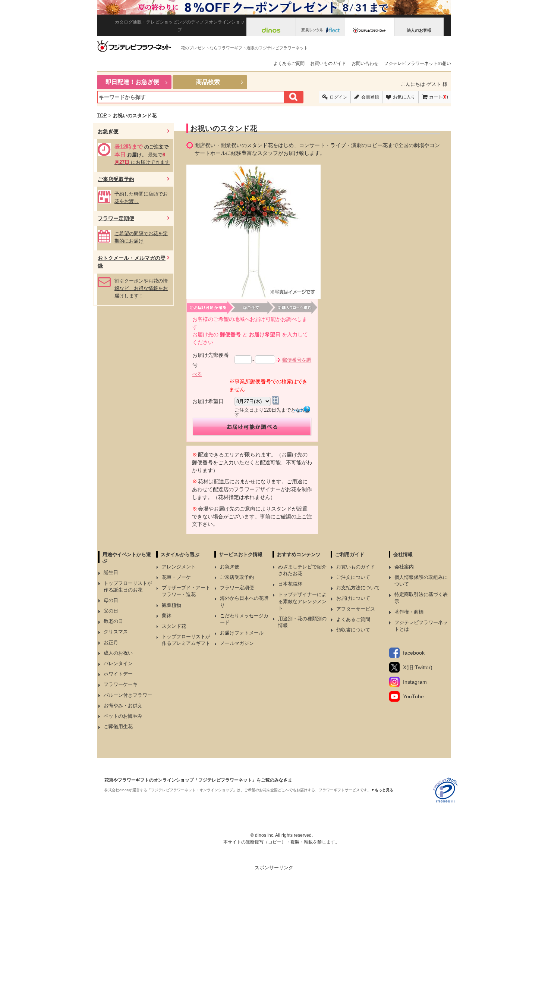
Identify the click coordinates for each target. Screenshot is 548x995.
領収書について (353, 630)
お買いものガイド (328, 63)
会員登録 (370, 97)
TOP (102, 115)
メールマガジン (237, 643)
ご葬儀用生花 (118, 726)
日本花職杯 (290, 584)
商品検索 (208, 82)
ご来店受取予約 (237, 577)
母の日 (111, 600)
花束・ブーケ (176, 577)
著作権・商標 (408, 612)
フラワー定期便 (237, 587)
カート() (438, 97)
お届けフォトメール (242, 633)
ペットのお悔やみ (123, 716)
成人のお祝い (118, 653)
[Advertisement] (274, 924)
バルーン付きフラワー (128, 695)
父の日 (111, 611)
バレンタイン (118, 663)
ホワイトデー (118, 674)
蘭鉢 (166, 615)
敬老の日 (113, 621)
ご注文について (353, 577)
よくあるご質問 (289, 63)
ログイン (338, 97)
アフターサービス (355, 609)
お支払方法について (358, 587)
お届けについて (353, 598)
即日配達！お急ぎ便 (132, 82)
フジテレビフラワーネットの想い (417, 63)
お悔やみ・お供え (123, 705)
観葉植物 (171, 605)
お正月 (111, 642)
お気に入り (404, 97)
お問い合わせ (365, 63)
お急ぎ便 (229, 567)
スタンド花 (174, 626)
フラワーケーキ (121, 684)
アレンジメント (179, 567)
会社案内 (404, 567)
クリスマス (116, 631)
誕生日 (111, 572)
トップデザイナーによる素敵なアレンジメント (302, 601)
